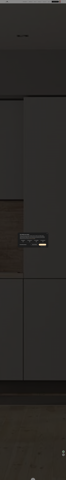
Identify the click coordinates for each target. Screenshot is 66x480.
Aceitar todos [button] (42, 244)
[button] (23, 244)
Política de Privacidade (32, 238)
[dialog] (33, 240)
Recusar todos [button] (34, 244)
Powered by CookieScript (43, 246)
